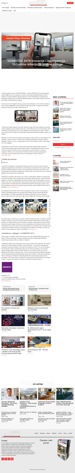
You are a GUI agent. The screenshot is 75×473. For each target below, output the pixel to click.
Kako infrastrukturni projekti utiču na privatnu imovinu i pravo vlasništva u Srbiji (64, 420)
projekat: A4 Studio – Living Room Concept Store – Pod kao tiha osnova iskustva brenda (64, 413)
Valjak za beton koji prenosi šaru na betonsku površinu (66, 182)
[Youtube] (12, 459)
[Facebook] (2, 459)
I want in (62, 144)
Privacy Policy (67, 147)
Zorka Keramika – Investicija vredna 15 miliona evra (38, 289)
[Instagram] (6, 459)
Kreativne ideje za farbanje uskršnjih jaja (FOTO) (65, 162)
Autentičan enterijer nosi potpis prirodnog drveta (46, 419)
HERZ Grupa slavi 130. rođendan (28, 412)
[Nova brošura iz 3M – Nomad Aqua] (39, 342)
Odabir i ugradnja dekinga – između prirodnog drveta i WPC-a (46, 413)
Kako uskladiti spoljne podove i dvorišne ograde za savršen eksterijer (66, 123)
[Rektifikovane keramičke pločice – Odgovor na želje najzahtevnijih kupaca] (56, 168)
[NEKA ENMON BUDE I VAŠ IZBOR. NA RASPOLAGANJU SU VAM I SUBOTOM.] (56, 188)
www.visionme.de (6, 155)
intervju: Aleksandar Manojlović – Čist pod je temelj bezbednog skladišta (66, 103)
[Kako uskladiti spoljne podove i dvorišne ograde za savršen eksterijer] (56, 123)
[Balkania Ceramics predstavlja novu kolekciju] (39, 300)
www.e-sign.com (32, 229)
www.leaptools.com (14, 187)
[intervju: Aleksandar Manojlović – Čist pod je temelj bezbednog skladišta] (56, 103)
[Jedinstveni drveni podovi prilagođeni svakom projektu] (56, 116)
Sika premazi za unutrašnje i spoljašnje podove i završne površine (66, 130)
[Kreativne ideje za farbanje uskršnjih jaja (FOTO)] (56, 162)
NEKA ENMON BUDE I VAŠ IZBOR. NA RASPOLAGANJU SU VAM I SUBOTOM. (66, 188)
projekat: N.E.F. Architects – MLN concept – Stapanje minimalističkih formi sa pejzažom (65, 110)
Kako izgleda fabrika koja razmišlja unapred (26, 419)
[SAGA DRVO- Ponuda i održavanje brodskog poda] (56, 175)
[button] (4, 3)
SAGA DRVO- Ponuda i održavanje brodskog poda (65, 175)
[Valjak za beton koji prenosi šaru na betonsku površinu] (56, 182)
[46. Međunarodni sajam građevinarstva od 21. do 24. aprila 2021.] (39, 320)
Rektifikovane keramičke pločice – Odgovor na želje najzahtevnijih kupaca (66, 168)
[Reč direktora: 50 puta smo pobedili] (13, 300)
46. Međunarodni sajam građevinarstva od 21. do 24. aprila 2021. (39, 329)
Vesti (37, 56)
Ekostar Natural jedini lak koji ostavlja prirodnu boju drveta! (11, 289)
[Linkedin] (9, 459)
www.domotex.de (5, 280)
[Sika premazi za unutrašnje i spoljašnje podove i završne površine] (56, 130)
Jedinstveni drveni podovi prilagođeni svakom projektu (66, 116)
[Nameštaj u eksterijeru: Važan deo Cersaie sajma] (13, 320)
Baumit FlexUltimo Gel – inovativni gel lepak (7, 419)
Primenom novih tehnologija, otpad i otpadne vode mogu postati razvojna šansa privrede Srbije (13, 351)
